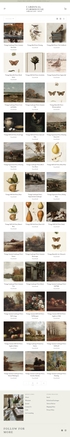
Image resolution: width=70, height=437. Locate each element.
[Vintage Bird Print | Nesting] (35, 33)
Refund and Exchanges (53, 400)
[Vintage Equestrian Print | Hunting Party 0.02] (56, 122)
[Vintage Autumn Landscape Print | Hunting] (56, 361)
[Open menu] (6, 8)
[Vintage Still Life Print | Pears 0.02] (35, 212)
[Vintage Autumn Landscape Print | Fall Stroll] (56, 331)
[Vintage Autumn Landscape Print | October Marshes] (35, 361)
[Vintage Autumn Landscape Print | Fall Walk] (56, 271)
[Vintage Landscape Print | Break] (35, 271)
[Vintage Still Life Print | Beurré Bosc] (13, 212)
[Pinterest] (62, 430)
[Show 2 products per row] (57, 18)
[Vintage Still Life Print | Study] (56, 212)
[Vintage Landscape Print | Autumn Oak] (35, 92)
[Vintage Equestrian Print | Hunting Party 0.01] (13, 152)
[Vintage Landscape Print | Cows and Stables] (13, 92)
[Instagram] (65, 430)
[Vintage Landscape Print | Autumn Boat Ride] (13, 33)
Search (48, 397)
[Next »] (43, 383)
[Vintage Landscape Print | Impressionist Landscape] (35, 182)
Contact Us (28, 407)
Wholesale (28, 400)
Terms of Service (51, 403)
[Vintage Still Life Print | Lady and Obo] (35, 122)
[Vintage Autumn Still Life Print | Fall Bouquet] (35, 301)
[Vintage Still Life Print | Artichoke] (35, 63)
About (27, 397)
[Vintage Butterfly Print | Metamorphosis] (56, 92)
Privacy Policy (50, 410)
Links (26, 410)
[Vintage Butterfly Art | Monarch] (56, 242)
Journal (27, 403)
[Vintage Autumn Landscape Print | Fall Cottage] (13, 301)
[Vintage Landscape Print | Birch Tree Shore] (35, 152)
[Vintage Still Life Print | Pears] (13, 182)
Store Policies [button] (52, 394)
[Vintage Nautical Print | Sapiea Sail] (56, 63)
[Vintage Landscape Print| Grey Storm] (35, 331)
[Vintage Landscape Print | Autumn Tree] (13, 271)
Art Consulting (29, 413)
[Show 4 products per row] (64, 18)
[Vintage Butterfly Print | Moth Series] (13, 63)
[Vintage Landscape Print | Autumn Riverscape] (35, 242)
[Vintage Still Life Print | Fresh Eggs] (13, 122)
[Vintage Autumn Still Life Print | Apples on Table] (56, 301)
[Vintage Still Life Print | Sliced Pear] (56, 152)
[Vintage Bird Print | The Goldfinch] (56, 33)
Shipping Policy (51, 407)
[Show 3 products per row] (60, 18)
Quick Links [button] (29, 394)
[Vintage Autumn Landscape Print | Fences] (13, 242)
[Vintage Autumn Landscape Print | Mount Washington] (13, 361)
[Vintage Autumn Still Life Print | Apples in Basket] (13, 331)
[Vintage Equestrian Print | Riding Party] (56, 182)
